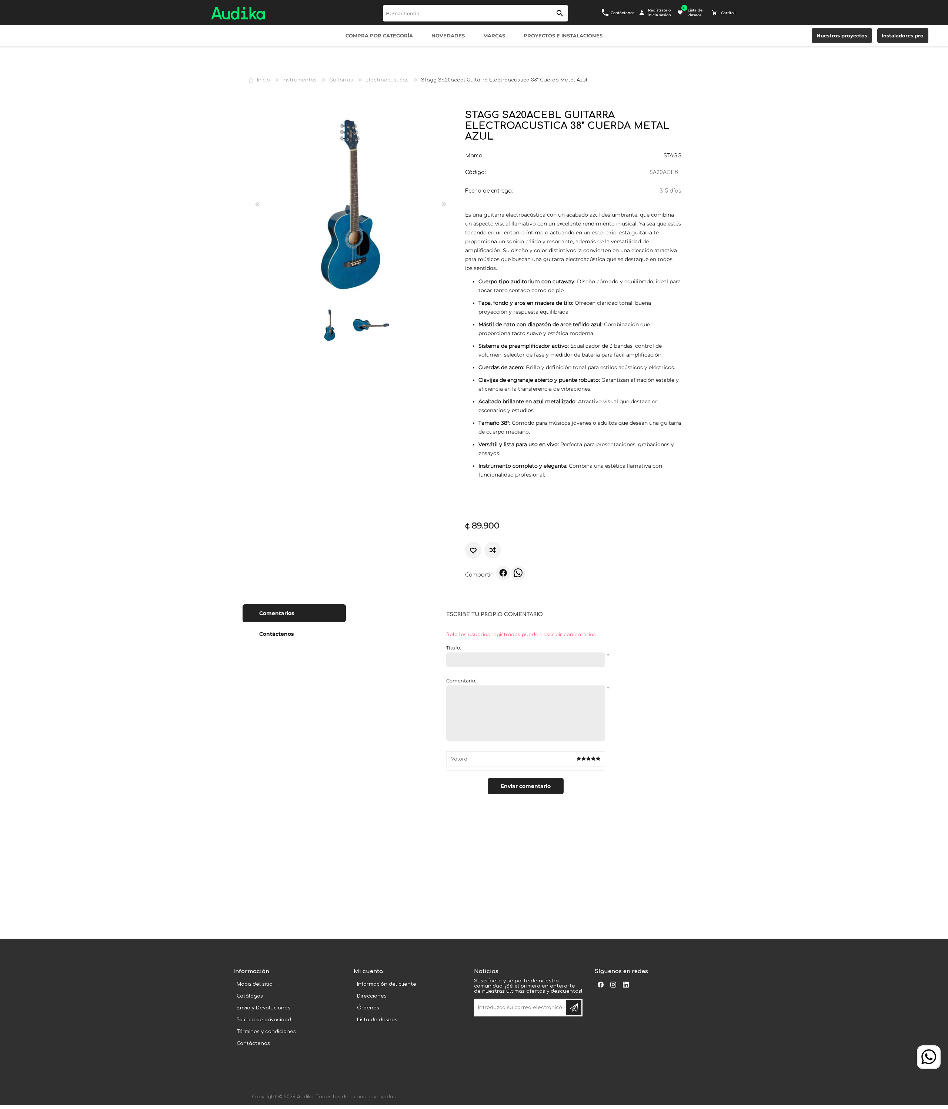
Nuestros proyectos (842, 36)
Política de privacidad (264, 1019)
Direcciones (372, 996)
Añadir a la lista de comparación (492, 550)
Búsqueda (559, 13)
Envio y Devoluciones (263, 1008)
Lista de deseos (377, 1019)
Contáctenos (253, 1043)
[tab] (294, 613)
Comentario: (461, 681)
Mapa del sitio (255, 984)
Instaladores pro (903, 36)
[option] (329, 325)
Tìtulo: (453, 648)
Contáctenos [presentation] (276, 634)
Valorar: (461, 759)
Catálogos (250, 996)
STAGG (672, 155)
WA (518, 573)
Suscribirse (573, 1007)
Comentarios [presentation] (276, 613)
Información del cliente (386, 984)
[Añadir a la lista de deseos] (473, 550)
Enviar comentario (526, 786)
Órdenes (368, 1008)
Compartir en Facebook (503, 573)
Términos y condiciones (266, 1031)
